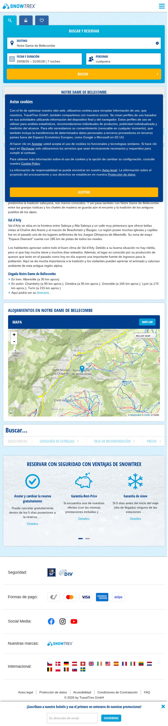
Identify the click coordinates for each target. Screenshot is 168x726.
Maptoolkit (135, 414)
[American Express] (102, 597)
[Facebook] (51, 621)
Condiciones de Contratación (118, 692)
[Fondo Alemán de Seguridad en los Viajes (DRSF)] (51, 572)
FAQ (147, 692)
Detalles (32, 523)
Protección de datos (121, 174)
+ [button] (14, 334)
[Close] (163, 706)
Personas (102, 56)
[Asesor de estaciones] (26, 20)
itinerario (43, 292)
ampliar (147, 322)
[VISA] (86, 597)
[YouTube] (74, 621)
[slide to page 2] (87, 538)
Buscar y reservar (84, 31)
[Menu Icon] (161, 6)
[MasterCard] (69, 597)
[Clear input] (157, 43)
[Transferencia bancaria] (53, 597)
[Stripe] (118, 597)
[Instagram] (62, 621)
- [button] (14, 341)
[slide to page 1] (80, 538)
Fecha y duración (28, 56)
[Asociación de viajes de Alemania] (66, 572)
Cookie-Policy (30, 163)
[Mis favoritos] (42, 20)
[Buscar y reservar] (10, 20)
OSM (147, 414)
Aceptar (37, 144)
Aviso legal (109, 170)
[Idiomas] (49, 664)
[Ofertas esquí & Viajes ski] (19, 6)
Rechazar (28, 148)
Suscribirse (111, 718)
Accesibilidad (82, 692)
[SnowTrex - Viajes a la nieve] (60, 643)
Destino (22, 41)
